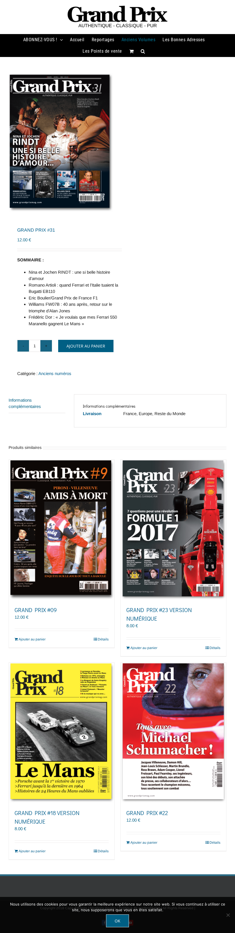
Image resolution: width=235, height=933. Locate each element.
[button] (143, 51)
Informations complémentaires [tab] (25, 403)
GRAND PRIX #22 (147, 812)
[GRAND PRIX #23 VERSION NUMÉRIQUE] (173, 530)
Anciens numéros (54, 373)
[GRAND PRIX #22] (173, 733)
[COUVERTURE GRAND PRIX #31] (61, 142)
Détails (103, 639)
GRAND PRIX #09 (36, 610)
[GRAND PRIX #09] (61, 530)
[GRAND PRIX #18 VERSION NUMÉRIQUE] (61, 733)
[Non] (228, 915)
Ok (117, 921)
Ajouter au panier (85, 346)
